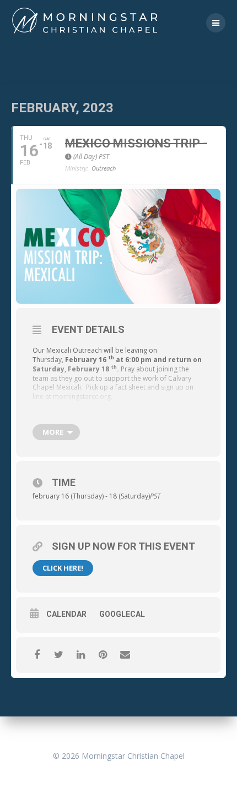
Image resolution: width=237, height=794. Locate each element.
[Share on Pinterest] (102, 655)
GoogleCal (122, 614)
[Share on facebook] (36, 655)
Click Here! (62, 568)
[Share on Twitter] (58, 655)
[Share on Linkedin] (80, 655)
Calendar (66, 614)
